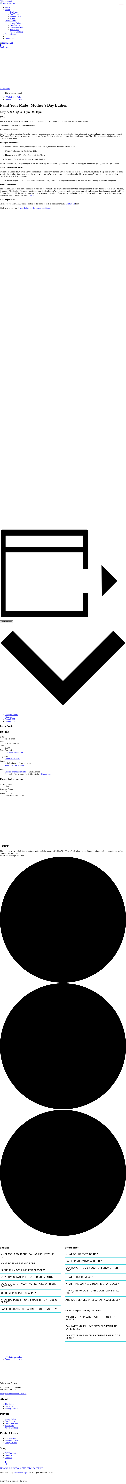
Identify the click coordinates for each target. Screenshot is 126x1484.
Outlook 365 (10, 719)
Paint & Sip (18, 752)
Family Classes (11, 1443)
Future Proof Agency (22, 1472)
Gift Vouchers (10, 1453)
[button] (30, 1255)
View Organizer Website (14, 765)
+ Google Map (45, 774)
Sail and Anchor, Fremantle (15, 772)
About (7, 10)
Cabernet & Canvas (12, 759)
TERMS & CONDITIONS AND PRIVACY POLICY (21, 1468)
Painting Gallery (16, 16)
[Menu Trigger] (121, 6)
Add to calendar (6, 622)
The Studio (14, 12)
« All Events (5, 89)
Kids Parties (14, 30)
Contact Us (9, 38)
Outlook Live (10, 721)
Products (8, 1458)
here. (32, 195)
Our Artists (9, 1406)
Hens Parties (15, 25)
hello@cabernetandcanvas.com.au (13, 1394)
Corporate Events (16, 27)
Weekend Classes (11, 1440)
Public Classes (10, 34)
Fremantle (9, 752)
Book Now (4, 47)
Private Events (10, 21)
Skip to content (6, 1)
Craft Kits (9, 1455)
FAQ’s (12, 18)
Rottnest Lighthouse (13, 99)
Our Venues (14, 14)
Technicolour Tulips (13, 97)
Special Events (10, 1438)
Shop (7, 36)
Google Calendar (11, 715)
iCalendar (8, 717)
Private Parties (15, 23)
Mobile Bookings (16, 32)
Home (7, 7)
